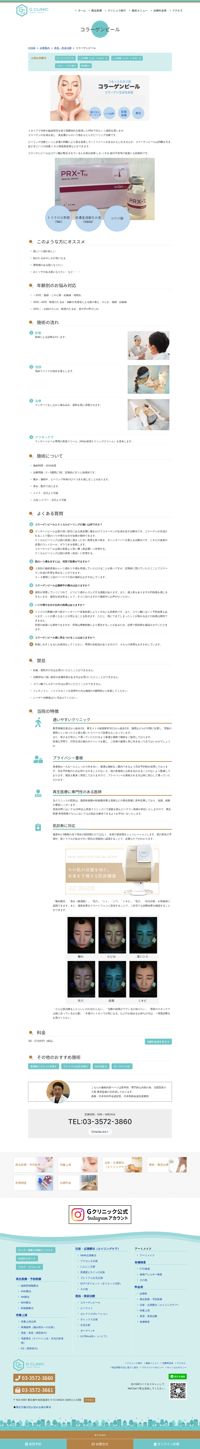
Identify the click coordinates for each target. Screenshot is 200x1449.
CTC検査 (145, 1268)
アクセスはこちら (99, 1131)
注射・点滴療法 (97, 1248)
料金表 (139, 1287)
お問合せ (102, 1444)
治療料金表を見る (157, 1041)
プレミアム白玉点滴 (74, 1066)
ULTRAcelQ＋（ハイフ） (94, 1336)
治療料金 (65, 1183)
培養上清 (65, 1165)
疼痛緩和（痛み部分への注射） (38, 1327)
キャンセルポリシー (177, 1367)
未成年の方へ (25, 1258)
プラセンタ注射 (89, 1260)
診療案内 (45, 48)
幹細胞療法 (27, 1308)
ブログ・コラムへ (28, 1267)
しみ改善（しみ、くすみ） (126, 58)
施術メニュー (139, 10)
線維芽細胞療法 (29, 1285)
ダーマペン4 (121, 1066)
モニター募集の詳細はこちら (34, 1250)
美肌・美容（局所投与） (34, 1332)
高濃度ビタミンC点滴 (42, 1066)
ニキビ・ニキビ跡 (65, 65)
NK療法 (25, 1296)
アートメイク (147, 1255)
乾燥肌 (84, 65)
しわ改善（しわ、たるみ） (92, 58)
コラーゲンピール (90, 1302)
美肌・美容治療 (63, 48)
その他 (84, 1289)
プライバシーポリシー (153, 1367)
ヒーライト (86, 1308)
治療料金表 (160, 10)
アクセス (177, 10)
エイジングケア (64, 58)
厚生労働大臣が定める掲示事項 (33, 1407)
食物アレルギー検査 (151, 1274)
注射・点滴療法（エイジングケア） (117, 1164)
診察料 (143, 1293)
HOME (32, 48)
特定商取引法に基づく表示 (125, 1367)
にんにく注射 (87, 1266)
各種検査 (21, 1183)
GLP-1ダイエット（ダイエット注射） (101, 1283)
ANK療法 (26, 1291)
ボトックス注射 (89, 1319)
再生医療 (96, 10)
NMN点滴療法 (88, 1255)
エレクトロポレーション (94, 1313)
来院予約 (35, 1444)
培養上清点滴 (28, 1321)
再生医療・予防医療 (28, 1165)
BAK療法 (26, 1302)
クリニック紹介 (116, 10)
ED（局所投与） (30, 1348)
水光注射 (100, 1066)
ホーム (81, 10)
